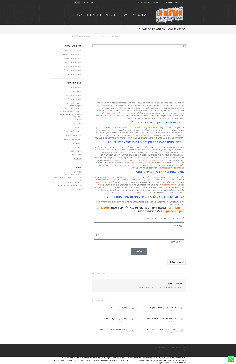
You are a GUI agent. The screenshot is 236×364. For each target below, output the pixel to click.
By (86, 36)
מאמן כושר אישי (110, 180)
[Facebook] (78, 2)
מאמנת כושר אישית (74, 91)
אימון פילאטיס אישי (75, 106)
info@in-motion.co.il (175, 2)
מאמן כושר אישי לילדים (73, 99)
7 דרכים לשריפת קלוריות (141, 193)
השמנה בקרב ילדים (118, 307)
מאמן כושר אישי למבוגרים (72, 95)
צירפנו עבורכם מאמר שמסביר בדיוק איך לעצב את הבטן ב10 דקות (133, 160)
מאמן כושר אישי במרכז (73, 74)
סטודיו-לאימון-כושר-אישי (73, 135)
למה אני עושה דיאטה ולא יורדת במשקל (111, 330)
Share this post (178, 262)
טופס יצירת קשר (76, 189)
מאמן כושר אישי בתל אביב (72, 66)
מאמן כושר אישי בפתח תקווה (71, 54)
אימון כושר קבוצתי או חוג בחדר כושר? (161, 330)
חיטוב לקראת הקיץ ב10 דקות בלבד (112, 319)
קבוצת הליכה (77, 143)
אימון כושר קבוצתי (75, 151)
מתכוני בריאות (76, 155)
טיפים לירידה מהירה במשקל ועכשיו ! (161, 319)
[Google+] (75, 2)
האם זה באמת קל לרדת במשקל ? (163, 307)
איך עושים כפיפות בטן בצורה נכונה (170, 168)
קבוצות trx (77, 147)
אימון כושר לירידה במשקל (72, 131)
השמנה (112, 36)
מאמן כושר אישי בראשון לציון (71, 70)
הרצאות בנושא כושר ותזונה (72, 139)
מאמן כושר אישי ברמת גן (73, 62)
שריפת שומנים (104, 36)
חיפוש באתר (90, 2)
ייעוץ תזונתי (77, 159)
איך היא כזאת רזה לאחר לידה (107, 113)
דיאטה (117, 36)
